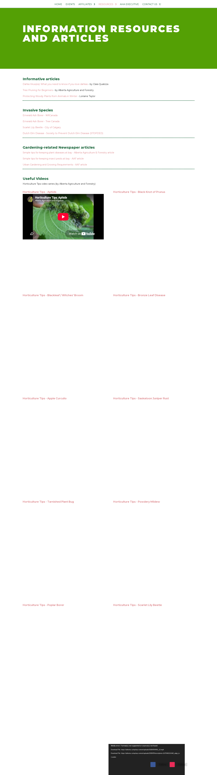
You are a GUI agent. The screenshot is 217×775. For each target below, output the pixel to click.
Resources (105, 4)
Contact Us (149, 4)
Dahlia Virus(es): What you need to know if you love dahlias (55, 84)
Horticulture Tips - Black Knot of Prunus (139, 191)
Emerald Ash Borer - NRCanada (40, 115)
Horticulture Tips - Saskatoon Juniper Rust (141, 398)
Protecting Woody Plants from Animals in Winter (50, 96)
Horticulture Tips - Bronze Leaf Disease (139, 295)
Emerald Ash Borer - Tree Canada (41, 121)
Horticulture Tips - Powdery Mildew (136, 501)
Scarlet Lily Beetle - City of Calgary (42, 127)
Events (70, 4)
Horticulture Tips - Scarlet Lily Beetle (137, 605)
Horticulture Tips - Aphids (39, 191)
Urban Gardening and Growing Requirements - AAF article (55, 164)
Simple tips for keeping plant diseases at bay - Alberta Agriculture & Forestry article (68, 152)
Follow (162, 764)
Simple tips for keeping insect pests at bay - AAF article (53, 158)
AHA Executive (129, 4)
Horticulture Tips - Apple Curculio (45, 398)
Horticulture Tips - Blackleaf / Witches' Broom (53, 295)
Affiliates (85, 4)
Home (58, 4)
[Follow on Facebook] (153, 764)
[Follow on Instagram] (172, 764)
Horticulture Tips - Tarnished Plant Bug (48, 501)
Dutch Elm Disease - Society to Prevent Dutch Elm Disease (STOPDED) (63, 133)
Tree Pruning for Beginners (38, 90)
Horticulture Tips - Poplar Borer (43, 605)
